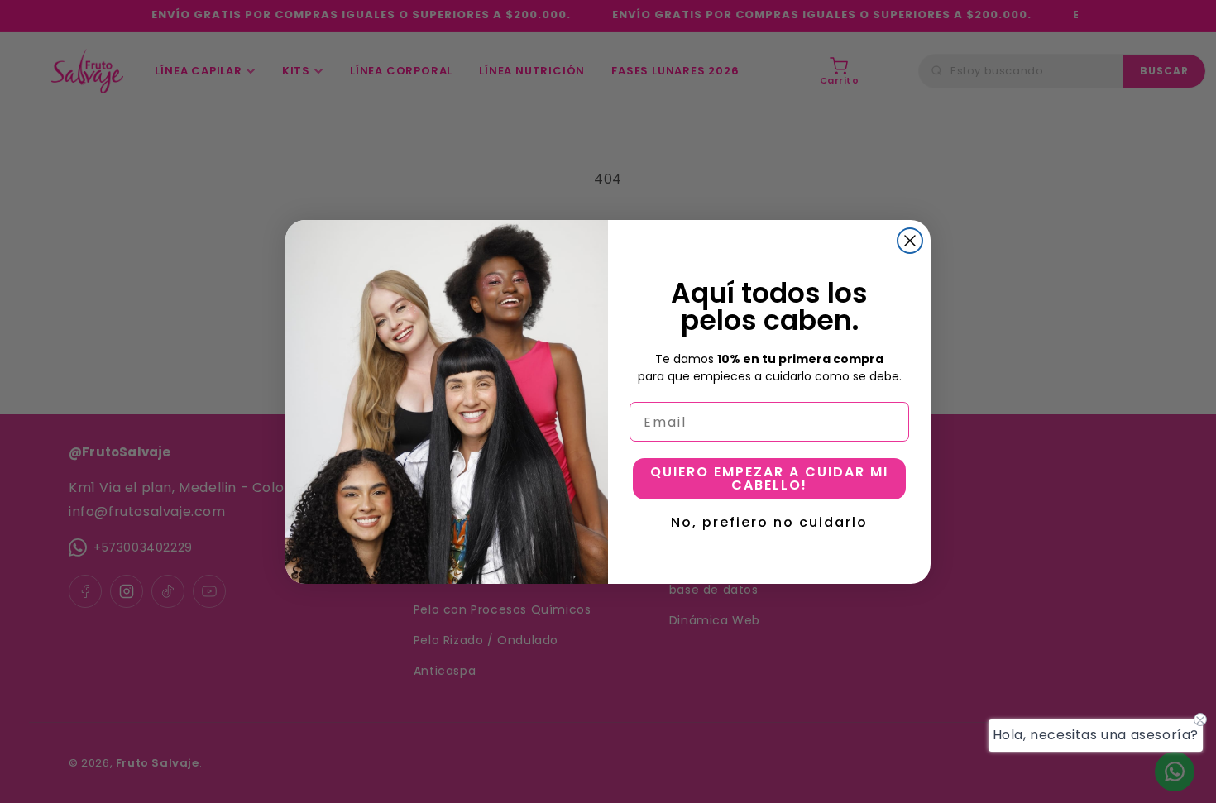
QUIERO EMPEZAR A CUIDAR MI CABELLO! (769, 478)
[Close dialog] (910, 240)
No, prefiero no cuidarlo (769, 520)
